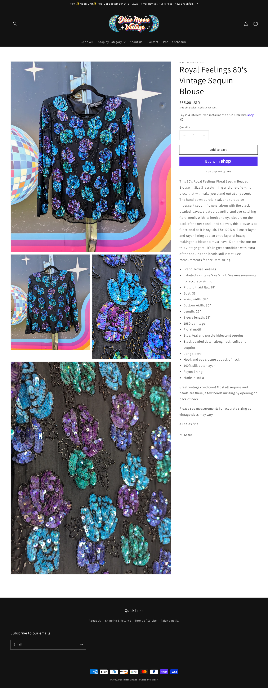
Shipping (184, 107)
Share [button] (188, 435)
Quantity (184, 127)
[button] (15, 23)
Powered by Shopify (148, 679)
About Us (95, 620)
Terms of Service (146, 620)
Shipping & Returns (118, 620)
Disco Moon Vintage (127, 679)
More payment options (218, 171)
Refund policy (170, 620)
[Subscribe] (81, 644)
